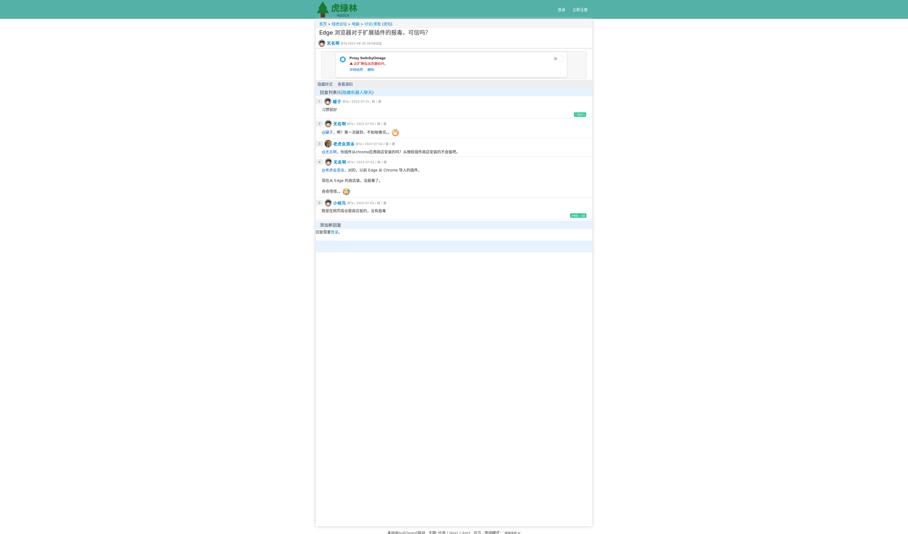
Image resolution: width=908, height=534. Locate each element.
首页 (323, 24)
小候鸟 (339, 203)
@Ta (344, 43)
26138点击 (374, 43)
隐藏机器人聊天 (357, 92)
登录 (561, 9)
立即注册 (580, 9)
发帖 (387, 24)
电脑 (355, 24)
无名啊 (333, 43)
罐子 (337, 101)
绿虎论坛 (339, 24)
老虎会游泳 (343, 143)
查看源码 (345, 84)
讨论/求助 (372, 24)
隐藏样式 (325, 84)
